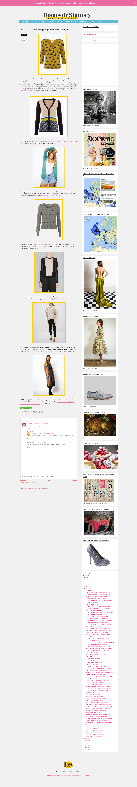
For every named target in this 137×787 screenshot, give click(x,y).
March (88, 588)
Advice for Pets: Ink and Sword (94, 662)
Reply (28, 428)
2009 (86, 749)
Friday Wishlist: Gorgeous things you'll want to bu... (99, 592)
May (87, 584)
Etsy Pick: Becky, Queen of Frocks (94, 700)
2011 (86, 745)
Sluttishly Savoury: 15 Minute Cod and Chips (97, 616)
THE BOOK (83, 21)
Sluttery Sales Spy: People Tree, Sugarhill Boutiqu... (99, 706)
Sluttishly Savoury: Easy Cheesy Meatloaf (96, 720)
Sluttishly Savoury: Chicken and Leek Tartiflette (98, 650)
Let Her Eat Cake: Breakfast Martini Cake (96, 596)
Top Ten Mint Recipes (91, 602)
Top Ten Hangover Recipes (93, 658)
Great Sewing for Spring (92, 604)
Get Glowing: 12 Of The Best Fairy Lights (96, 666)
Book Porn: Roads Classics (92, 664)
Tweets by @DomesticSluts (90, 34)
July (87, 579)
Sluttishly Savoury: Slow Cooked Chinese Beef (98, 690)
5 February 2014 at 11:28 (40, 423)
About (70, 771)
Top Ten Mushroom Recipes (93, 712)
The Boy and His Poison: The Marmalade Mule (98, 628)
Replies (31, 431)
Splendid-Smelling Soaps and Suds (95, 730)
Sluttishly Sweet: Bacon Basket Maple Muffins (97, 644)
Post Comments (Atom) (31, 482)
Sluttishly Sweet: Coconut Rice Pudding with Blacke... (99, 600)
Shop (64, 771)
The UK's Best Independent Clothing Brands (97, 618)
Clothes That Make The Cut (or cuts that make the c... (100, 620)
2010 (86, 747)
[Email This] (34, 412)
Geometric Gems (90, 692)
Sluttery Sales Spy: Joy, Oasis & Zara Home (97, 632)
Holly (33, 414)
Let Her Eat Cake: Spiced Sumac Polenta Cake (98, 708)
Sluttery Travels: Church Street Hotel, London (98, 646)
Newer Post (23, 480)
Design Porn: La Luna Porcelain (94, 626)
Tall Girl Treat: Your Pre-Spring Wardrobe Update (99, 648)
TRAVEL (59, 21)
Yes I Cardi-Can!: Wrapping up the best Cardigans (44, 29)
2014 (86, 575)
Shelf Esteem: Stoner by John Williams (96, 682)
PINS (93, 21)
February (88, 590)
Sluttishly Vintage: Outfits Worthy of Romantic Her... (99, 676)
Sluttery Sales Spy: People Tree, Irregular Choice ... (99, 594)
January (88, 738)
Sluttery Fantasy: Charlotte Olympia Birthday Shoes (99, 638)
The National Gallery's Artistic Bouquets (96, 696)
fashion (30, 414)
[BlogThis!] (36, 412)
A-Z (100, 21)
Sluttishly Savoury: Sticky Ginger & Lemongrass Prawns (100, 612)
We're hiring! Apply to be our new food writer (98, 724)
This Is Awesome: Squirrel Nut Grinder (96, 598)
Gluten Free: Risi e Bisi (92, 660)
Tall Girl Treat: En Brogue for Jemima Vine (97, 716)
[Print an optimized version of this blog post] (26, 409)
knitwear (37, 414)
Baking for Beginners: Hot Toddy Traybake (97, 622)
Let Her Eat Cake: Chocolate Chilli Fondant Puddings (99, 672)
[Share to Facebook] (40, 412)
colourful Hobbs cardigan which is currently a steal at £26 (56, 141)
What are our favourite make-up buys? (96, 610)
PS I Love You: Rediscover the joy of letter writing (99, 686)
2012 (86, 743)
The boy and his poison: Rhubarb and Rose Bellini (99, 668)
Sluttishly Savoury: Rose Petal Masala (95, 684)
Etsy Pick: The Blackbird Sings (93, 732)
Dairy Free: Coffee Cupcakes (93, 726)
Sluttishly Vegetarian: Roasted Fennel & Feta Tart (98, 688)
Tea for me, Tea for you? (92, 678)
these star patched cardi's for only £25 (51, 196)
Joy (48, 246)
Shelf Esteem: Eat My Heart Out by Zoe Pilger (98, 608)
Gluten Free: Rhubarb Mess (93, 694)
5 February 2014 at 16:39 (41, 442)
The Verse (29, 423)
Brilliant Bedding (90, 656)
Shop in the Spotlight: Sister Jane (94, 640)
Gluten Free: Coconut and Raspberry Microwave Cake (100, 624)
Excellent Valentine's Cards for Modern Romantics (99, 718)
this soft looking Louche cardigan (48, 244)
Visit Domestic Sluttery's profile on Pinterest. (95, 40)
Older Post (75, 480)
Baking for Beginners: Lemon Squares (96, 710)
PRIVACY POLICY (77, 775)
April (87, 586)
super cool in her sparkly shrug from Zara (35, 351)
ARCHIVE (88, 775)
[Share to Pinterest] (42, 412)
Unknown (34, 433)
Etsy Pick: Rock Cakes (91, 652)
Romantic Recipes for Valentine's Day (95, 674)
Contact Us (78, 771)
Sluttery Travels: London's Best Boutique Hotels (98, 606)
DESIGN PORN (71, 21)
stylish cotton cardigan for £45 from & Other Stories (56, 299)
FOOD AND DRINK (38, 21)
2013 (86, 741)
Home (49, 480)
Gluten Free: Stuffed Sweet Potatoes (95, 734)
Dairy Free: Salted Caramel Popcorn (95, 654)
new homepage (66, 3)
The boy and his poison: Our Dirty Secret (96, 702)
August (88, 577)
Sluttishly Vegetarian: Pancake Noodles (96, 698)
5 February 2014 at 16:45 (47, 433)
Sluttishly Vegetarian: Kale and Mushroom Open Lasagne (101, 642)
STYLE (50, 21)
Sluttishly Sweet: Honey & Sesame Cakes (96, 614)
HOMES (25, 21)
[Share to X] (38, 412)
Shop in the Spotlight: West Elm (94, 728)
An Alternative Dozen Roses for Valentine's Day (98, 714)
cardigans (26, 414)
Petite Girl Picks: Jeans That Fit (94, 736)
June (87, 582)
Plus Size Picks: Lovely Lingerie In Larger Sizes (98, 680)
